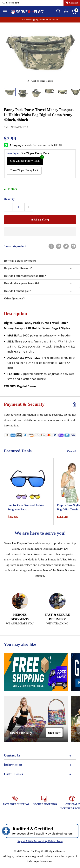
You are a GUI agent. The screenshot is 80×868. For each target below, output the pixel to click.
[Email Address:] (73, 246)
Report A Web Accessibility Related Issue (40, 841)
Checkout (73, 3)
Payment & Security (24, 404)
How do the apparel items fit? (21, 283)
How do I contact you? (17, 291)
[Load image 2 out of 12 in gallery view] (23, 93)
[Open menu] (5, 11)
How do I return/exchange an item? (25, 275)
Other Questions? (14, 298)
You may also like (20, 644)
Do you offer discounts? (18, 268)
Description (15, 313)
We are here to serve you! (40, 533)
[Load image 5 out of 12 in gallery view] (62, 92)
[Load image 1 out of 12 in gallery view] (10, 92)
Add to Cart (40, 220)
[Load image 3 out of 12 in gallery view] (36, 93)
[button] (40, 231)
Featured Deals (18, 450)
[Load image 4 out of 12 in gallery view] (49, 91)
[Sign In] (66, 11)
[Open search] (58, 11)
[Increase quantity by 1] (29, 207)
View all (71, 451)
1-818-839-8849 (11, 3)
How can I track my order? (20, 260)
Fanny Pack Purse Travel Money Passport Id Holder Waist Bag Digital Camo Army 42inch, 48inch (39, 114)
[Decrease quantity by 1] (8, 207)
